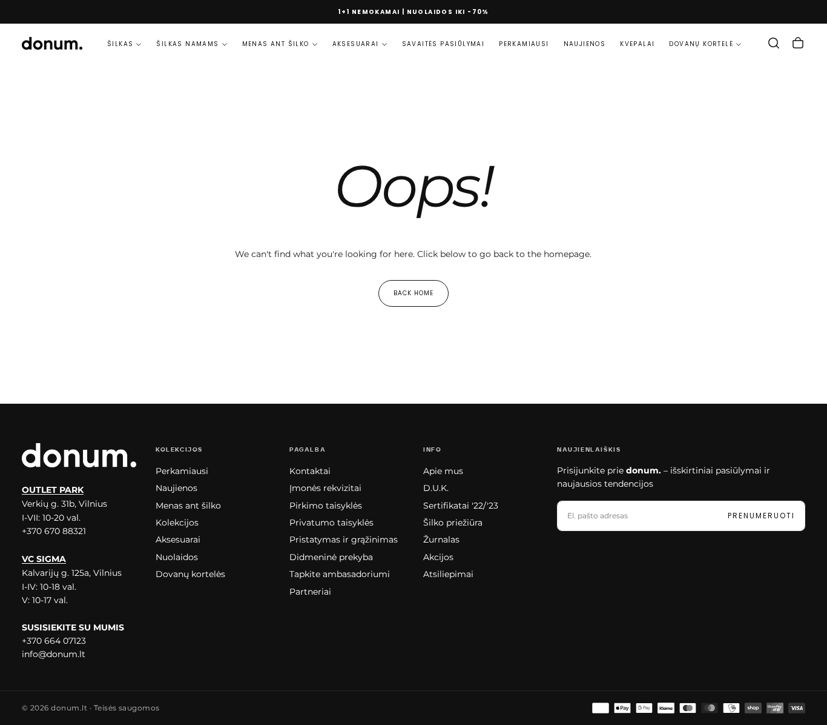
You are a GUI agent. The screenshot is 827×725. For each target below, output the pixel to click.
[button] (773, 43)
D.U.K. (436, 488)
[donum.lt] (79, 455)
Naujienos (585, 43)
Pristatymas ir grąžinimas (343, 539)
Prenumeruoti (761, 515)
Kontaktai (310, 471)
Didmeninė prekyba (331, 557)
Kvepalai (637, 43)
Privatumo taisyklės (331, 522)
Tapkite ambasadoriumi (339, 574)
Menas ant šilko (275, 43)
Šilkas (120, 43)
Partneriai (310, 591)
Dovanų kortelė (701, 43)
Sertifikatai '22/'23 (460, 505)
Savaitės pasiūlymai (443, 43)
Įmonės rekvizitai (325, 488)
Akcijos (438, 557)
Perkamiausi (524, 43)
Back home (413, 293)
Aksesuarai (355, 43)
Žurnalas (441, 539)
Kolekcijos (177, 522)
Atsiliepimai (448, 574)
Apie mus (443, 471)
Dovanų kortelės (190, 574)
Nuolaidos (177, 557)
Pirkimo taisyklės (325, 505)
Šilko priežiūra (453, 522)
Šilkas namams (187, 43)
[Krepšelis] (798, 43)
